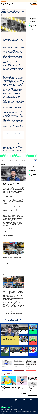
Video (1, 400)
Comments (24, 164)
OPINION (2, 9)
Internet (1, 402)
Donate (23, 400)
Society (4, 9)
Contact (16, 400)
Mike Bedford (4, 14)
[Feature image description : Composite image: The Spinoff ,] (8, 380)
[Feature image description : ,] (22, 379)
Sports (8, 402)
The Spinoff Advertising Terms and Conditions (18, 409)
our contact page (24, 411)
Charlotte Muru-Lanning (4, 164)
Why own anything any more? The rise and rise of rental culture (11, 137)
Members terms (24, 401)
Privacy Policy (2, 409)
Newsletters (31, 400)
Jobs (19, 401)
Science (1, 404)
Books (8, 401)
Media (8, 403)
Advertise (20, 400)
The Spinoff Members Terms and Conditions (8, 409)
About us (16, 401)
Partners (1, 403)
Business (9, 404)
